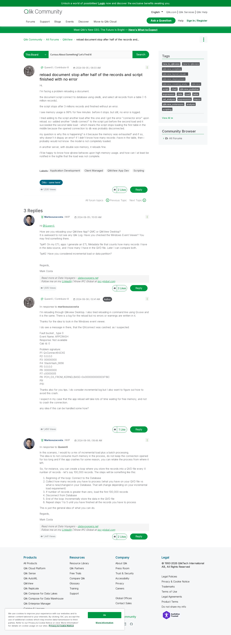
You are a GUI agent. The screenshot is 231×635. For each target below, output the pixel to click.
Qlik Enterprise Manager (37, 603)
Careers (120, 588)
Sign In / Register (197, 20)
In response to (59, 306)
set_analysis (169, 99)
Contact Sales (124, 603)
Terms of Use (169, 591)
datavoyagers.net (88, 277)
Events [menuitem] (70, 21)
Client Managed (94, 170)
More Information (104, 622)
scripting (167, 109)
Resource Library (79, 563)
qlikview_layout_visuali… (175, 74)
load (187, 94)
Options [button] (203, 39)
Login (101, 3)
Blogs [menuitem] (57, 21)
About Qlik (121, 563)
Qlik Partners (77, 568)
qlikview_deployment (174, 79)
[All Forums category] (163, 138)
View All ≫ (167, 118)
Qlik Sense (30, 573)
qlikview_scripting (172, 69)
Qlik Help (202, 12)
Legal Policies (169, 576)
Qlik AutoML (30, 578)
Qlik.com (171, 12)
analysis (191, 104)
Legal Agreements (172, 596)
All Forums (52, 39)
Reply (138, 189)
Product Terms (170, 601)
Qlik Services (186, 12)
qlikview (196, 84)
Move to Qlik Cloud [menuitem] (105, 21)
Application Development (65, 170)
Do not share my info (174, 606)
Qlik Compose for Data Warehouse (43, 598)
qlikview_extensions (173, 104)
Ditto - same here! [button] (51, 182)
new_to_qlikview (171, 64)
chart (174, 89)
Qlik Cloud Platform (34, 568)
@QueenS (48, 225)
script (165, 89)
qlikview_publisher (189, 89)
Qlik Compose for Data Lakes (40, 593)
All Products (30, 563)
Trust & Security (125, 573)
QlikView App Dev (118, 170)
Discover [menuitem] (83, 21)
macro (197, 99)
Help (181, 20)
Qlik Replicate (31, 588)
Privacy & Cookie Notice (176, 581)
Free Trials (75, 573)
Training (74, 588)
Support (74, 593)
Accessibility (122, 578)
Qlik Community (33, 39)
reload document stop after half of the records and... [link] (107, 39)
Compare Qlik (77, 578)
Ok (104, 615)
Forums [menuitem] (30, 21)
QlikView (68, 39)
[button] (147, 67)
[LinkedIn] (124, 624)
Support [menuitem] (45, 21)
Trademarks (168, 586)
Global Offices (124, 598)
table (195, 94)
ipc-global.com (106, 281)
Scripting (138, 170)
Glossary (75, 583)
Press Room (122, 568)
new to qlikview (191, 64)
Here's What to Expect (143, 29)
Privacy (120, 583)
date (180, 94)
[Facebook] (131, 624)
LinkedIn (67, 281)
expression (168, 94)
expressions (184, 99)
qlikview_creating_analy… (176, 84)
